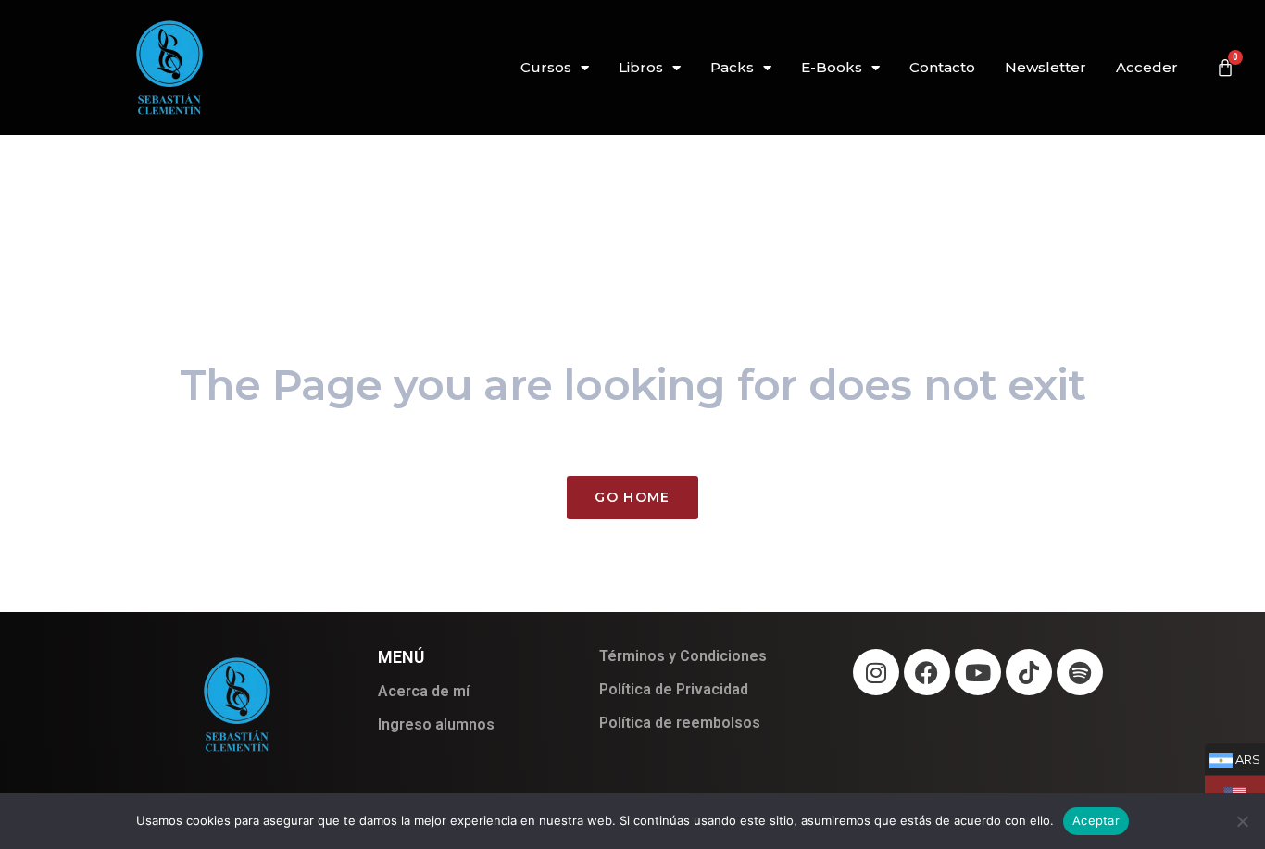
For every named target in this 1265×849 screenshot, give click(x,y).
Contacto (942, 67)
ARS (1232, 759)
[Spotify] (1080, 672)
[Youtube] (978, 672)
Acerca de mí (424, 691)
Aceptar (1096, 820)
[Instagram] (876, 672)
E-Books (831, 67)
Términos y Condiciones (683, 656)
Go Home (632, 497)
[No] (1242, 821)
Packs (732, 67)
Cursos (545, 67)
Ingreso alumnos (436, 724)
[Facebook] (927, 672)
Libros (641, 67)
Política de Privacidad (673, 689)
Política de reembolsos (679, 722)
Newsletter (1045, 67)
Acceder (1147, 67)
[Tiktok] (1029, 672)
